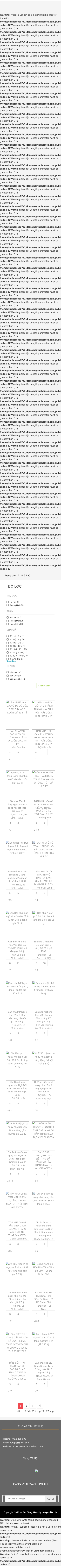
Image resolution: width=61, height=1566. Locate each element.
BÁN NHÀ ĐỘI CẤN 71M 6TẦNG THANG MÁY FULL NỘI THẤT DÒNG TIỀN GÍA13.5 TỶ (44, 737)
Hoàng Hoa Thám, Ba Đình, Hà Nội (43, 1239)
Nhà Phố (25, 575)
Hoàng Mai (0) (16, 620)
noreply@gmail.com (19, 1442)
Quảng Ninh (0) (17, 605)
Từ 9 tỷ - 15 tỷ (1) (17, 646)
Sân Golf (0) (15, 675)
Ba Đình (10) (15, 617)
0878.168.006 (19, 1439)
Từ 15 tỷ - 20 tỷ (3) (18, 649)
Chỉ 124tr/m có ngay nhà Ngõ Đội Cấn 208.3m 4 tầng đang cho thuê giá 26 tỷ (17, 1088)
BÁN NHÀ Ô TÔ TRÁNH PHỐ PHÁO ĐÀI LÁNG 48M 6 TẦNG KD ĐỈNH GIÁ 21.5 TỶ (43, 877)
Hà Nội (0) (14, 602)
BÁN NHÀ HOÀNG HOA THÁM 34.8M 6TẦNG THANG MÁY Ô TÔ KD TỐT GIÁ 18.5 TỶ (43, 807)
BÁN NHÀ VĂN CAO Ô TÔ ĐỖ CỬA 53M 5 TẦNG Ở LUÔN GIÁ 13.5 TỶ (17, 737)
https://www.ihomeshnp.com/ (28, 1446)
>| (40, 1405)
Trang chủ (10, 575)
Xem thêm (11, 661)
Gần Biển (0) (15, 672)
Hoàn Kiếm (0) (16, 624)
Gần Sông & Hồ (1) (18, 679)
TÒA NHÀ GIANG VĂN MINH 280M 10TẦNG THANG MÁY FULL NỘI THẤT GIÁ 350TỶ (17, 1228)
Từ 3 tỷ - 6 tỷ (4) (17, 639)
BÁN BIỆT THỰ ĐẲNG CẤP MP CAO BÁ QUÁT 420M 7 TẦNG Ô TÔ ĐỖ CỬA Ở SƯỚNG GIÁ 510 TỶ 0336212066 (17, 1372)
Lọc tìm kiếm (44, 685)
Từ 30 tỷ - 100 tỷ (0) (19, 656)
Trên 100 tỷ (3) (16, 659)
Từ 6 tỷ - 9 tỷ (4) (17, 642)
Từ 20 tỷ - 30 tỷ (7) (18, 652)
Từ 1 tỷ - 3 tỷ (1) (17, 636)
